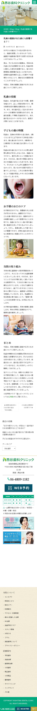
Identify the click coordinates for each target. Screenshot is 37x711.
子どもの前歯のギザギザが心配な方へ (16, 438)
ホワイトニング (10, 684)
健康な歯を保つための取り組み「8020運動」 (10, 407)
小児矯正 (8, 676)
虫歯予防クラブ (10, 625)
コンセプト (8, 597)
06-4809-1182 (19, 479)
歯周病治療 (8, 663)
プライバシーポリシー (12, 645)
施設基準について (11, 641)
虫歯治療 (8, 659)
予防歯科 (8, 655)
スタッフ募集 (9, 629)
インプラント (9, 688)
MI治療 (7, 621)
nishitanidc (21, 47)
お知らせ (8, 633)
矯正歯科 (8, 672)
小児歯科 (8, 667)
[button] (34, 2)
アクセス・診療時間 (11, 613)
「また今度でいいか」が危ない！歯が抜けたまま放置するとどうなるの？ (18, 426)
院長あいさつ (9, 601)
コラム (7, 637)
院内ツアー (8, 605)
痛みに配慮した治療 (12, 617)
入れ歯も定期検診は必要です (27, 406)
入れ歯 (7, 692)
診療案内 (8, 609)
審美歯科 (8, 680)
